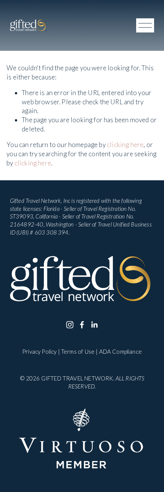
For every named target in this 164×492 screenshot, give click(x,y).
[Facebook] (82, 325)
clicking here (125, 145)
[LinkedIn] (94, 325)
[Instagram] (70, 325)
